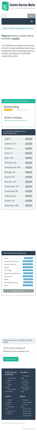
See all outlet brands (18, 291)
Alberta (18, 139)
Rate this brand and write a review (15, 120)
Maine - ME (18, 158)
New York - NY (18, 182)
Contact (25, 400)
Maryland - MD (18, 163)
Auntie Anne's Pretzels (18, 261)
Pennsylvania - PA (18, 186)
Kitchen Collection (18, 264)
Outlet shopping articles (8, 402)
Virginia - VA (18, 201)
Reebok (18, 267)
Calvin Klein (18, 270)
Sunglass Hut (18, 276)
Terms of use (27, 409)
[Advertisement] (18, 78)
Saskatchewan (18, 196)
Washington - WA (18, 206)
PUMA (18, 279)
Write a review (10, 359)
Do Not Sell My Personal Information (27, 413)
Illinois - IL (18, 153)
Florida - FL (18, 149)
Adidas (18, 285)
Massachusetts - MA (18, 167)
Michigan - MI (18, 172)
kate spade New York (18, 282)
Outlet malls (11, 378)
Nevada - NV (18, 177)
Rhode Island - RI (18, 191)
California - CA (18, 144)
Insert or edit (27, 402)
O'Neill (18, 258)
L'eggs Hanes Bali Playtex (18, 273)
